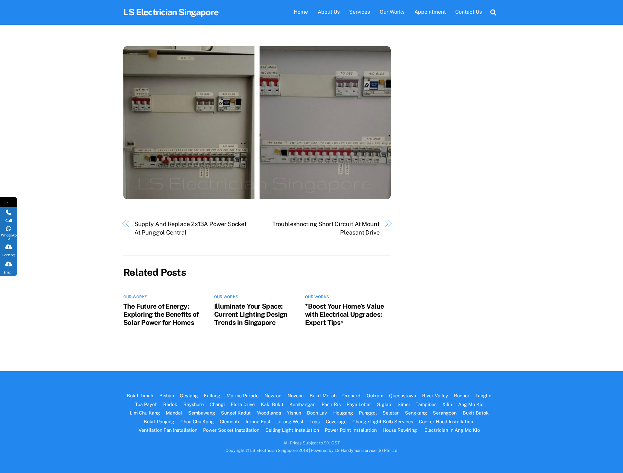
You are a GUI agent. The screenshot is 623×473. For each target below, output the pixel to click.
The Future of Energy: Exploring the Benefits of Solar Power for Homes (161, 314)
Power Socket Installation (231, 430)
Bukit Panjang (159, 421)
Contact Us (468, 12)
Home (301, 12)
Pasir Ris (331, 404)
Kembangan (302, 404)
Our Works (392, 12)
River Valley (435, 395)
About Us (329, 12)
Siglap (384, 404)
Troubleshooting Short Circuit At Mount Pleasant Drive (326, 228)
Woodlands (269, 412)
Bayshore (193, 404)
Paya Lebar (359, 404)
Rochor (462, 395)
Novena (295, 395)
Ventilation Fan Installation (168, 430)
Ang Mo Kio (470, 404)
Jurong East (258, 421)
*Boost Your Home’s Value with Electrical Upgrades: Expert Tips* (344, 314)
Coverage (336, 421)
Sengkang (416, 412)
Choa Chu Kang (197, 421)
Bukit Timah (140, 395)
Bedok (170, 404)
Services (359, 12)
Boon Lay (317, 412)
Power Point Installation (351, 430)
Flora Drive (243, 404)
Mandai (174, 412)
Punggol (368, 412)
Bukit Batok (476, 412)
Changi (217, 404)
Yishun (294, 412)
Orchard (351, 395)
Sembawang (201, 412)
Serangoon (445, 412)
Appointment (430, 12)
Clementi (229, 421)
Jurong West (290, 421)
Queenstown (402, 395)
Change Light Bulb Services (382, 421)
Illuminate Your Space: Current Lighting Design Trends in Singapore (250, 314)
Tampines (426, 404)
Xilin (447, 404)
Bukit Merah (323, 395)
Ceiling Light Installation (292, 430)
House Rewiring (400, 430)
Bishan (166, 395)
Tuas (315, 421)
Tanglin (483, 395)
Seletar (391, 412)
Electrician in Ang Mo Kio (452, 430)
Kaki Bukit (272, 404)
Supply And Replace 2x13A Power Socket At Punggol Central (190, 228)
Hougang (343, 412)
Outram (375, 395)
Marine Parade (242, 395)
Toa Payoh (146, 404)
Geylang (189, 395)
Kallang (212, 395)
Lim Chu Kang (145, 412)
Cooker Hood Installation (446, 421)
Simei (403, 404)
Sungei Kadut (236, 412)
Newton (272, 395)
